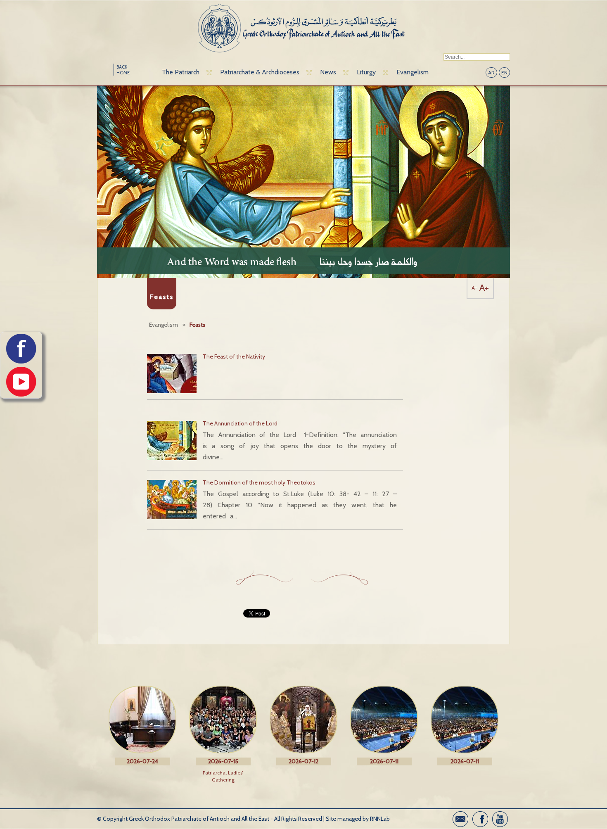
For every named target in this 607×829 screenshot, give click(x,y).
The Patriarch (180, 72)
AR (491, 72)
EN (504, 72)
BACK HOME (123, 70)
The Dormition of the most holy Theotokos (259, 482)
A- (474, 288)
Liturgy (366, 72)
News (328, 72)
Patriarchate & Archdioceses (259, 72)
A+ (484, 287)
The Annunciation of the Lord (240, 423)
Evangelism (412, 72)
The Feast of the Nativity (234, 356)
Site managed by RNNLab (358, 818)
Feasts (197, 324)
